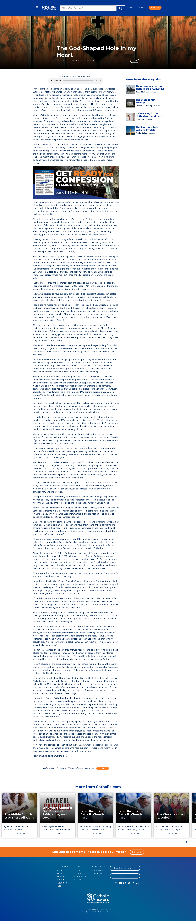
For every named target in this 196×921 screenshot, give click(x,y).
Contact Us (96, 912)
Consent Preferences (107, 912)
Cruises (78, 880)
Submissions (98, 870)
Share (134, 61)
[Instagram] (124, 883)
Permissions (98, 873)
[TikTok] (133, 883)
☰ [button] (36, 7)
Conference (80, 876)
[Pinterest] (129, 883)
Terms (84, 912)
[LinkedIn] (137, 883)
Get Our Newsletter (125, 868)
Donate (155, 8)
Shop (142, 8)
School (77, 873)
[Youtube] (120, 883)
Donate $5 (103, 768)
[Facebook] (112, 883)
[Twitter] (116, 883)
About (131, 8)
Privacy (89, 912)
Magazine (63, 43)
